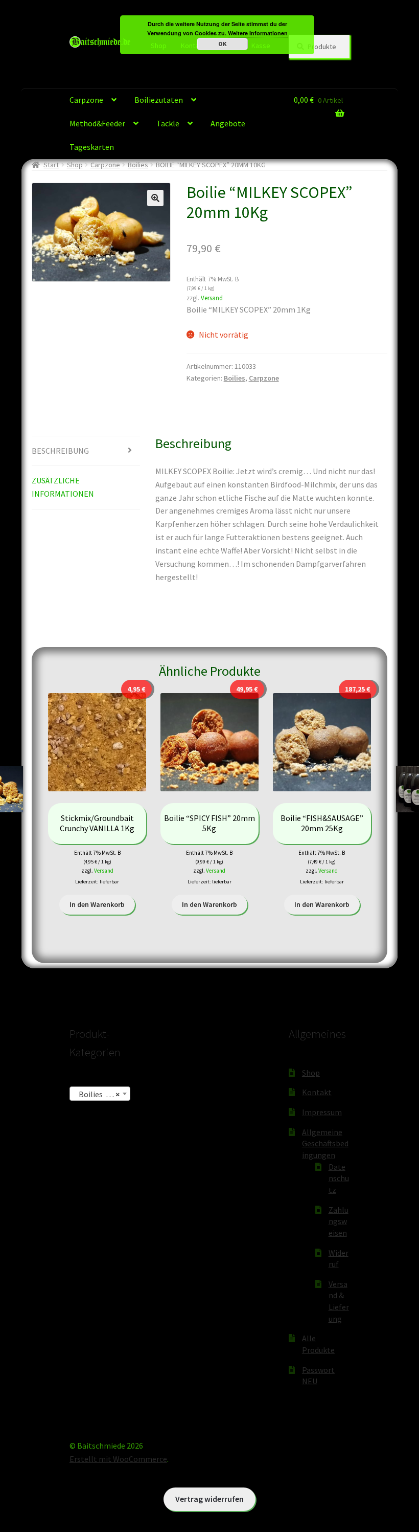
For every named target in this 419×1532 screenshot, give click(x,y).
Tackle (167, 123)
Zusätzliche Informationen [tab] (63, 487)
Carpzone (86, 100)
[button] (155, 198)
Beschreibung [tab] (60, 451)
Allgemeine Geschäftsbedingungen (325, 1143)
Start (51, 164)
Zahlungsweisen (338, 1221)
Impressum (322, 1112)
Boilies (138, 164)
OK (222, 44)
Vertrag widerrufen (209, 1499)
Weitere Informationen (258, 33)
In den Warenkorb (97, 904)
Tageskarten (91, 147)
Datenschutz (339, 1178)
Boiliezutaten (158, 100)
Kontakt (317, 1092)
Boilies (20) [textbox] (97, 1094)
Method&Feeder (97, 123)
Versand (212, 298)
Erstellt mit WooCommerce (118, 1459)
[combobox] (99, 1093)
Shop (75, 164)
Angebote (228, 123)
